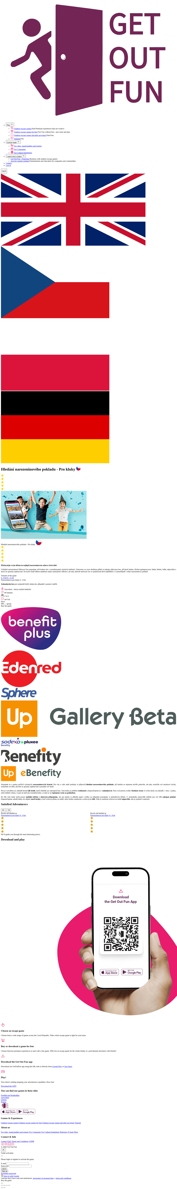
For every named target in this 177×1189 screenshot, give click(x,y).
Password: (5, 1166)
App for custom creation (20, 161)
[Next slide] (8, 810)
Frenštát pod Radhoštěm (10, 1095)
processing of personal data (43, 1178)
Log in (8, 165)
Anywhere (5, 1098)
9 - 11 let (10, 578)
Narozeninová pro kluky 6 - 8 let (13, 815)
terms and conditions (63, 1178)
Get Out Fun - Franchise (20, 159)
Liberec (4, 1100)
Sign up (4, 1171)
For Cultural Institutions (23, 153)
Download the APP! (8, 1086)
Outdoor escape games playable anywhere (30, 135)
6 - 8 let (4, 578)
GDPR (31, 1141)
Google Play (57, 1066)
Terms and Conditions (20, 1141)
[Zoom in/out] (9, 1185)
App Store (68, 1066)
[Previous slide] (3, 810)
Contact (9, 163)
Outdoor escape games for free (26, 132)
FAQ (9, 1141)
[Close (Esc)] (2, 1185)
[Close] (2, 1183)
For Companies (20, 149)
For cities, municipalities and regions (28, 146)
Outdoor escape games (23, 129)
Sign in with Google (11, 1176)
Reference (64, 1132)
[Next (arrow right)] (4, 1187)
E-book (71, 1132)
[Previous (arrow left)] (2, 1187)
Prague (3, 1102)
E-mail (3, 1163)
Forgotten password (8, 1173)
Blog (76, 1132)
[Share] (4, 1185)
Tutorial (17, 139)
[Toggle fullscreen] (7, 1185)
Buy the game (6, 606)
